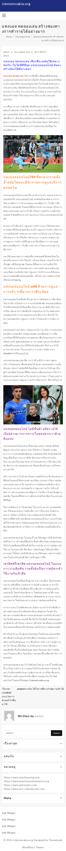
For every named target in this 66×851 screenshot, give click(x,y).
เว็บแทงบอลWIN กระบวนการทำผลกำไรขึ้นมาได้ (9, 696)
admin (6, 52)
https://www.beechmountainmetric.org (26, 781)
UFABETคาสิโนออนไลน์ (15, 353)
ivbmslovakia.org (16, 3)
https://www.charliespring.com (22, 777)
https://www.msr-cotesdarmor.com (24, 788)
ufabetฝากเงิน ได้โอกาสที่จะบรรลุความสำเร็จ (40, 688)
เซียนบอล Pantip (12, 280)
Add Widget (9, 813)
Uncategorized (22, 52)
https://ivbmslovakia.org (35, 680)
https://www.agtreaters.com (20, 785)
